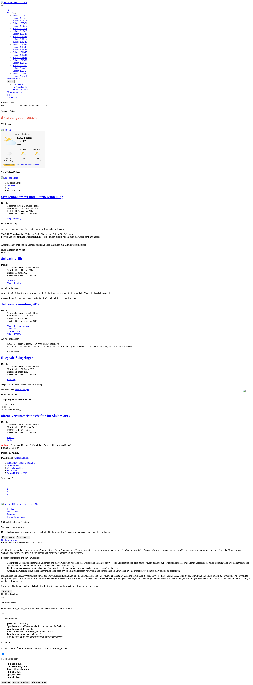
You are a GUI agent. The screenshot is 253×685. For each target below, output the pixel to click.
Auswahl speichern (21, 682)
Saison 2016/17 (20, 52)
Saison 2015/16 (20, 49)
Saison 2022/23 (20, 68)
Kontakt (10, 509)
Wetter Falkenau (23, 134)
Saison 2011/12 (20, 39)
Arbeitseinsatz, (14, 331)
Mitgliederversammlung (18, 326)
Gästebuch (12, 97)
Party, (9, 440)
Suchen (4, 102)
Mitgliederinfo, (14, 218)
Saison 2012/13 (20, 41)
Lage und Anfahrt (21, 87)
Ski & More (12, 470)
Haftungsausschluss (16, 517)
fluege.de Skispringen (17, 358)
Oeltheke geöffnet (15, 468)
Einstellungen (8, 537)
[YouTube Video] (9, 177)
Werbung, (11, 379)
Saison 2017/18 (20, 55)
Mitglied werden (20, 89)
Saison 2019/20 (20, 60)
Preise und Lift (14, 78)
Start (9, 10)
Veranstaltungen (14, 92)
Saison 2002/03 (20, 15)
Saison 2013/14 (20, 44)
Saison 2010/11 (20, 36)
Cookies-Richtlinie (9, 540)
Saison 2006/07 (20, 26)
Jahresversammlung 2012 (20, 304)
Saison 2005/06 (20, 23)
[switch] (3, 613)
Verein (10, 81)
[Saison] (14, 13)
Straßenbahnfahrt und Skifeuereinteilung (32, 197)
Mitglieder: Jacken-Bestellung (21, 462)
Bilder (10, 95)
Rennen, (11, 437)
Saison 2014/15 (20, 47)
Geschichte (18, 84)
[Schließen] (2, 597)
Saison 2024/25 (20, 73)
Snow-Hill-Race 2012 (17, 473)
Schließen (6, 591)
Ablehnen (6, 682)
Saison (10, 12)
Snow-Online (13, 465)
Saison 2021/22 (20, 65)
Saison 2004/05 (20, 20)
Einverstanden (23, 537)
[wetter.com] (9, 165)
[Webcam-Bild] (6, 130)
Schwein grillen (12, 258)
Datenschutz (12, 511)
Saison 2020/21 (20, 63)
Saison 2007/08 (20, 28)
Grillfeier (11, 280)
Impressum (12, 514)
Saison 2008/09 (20, 31)
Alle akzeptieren (39, 682)
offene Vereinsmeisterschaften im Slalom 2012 (35, 416)
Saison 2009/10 (20, 34)
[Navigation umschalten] (2, 5)
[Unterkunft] (20, 504)
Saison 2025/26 (20, 76)
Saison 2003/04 (20, 18)
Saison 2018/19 (20, 57)
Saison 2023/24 (20, 70)
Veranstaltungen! (21, 457)
